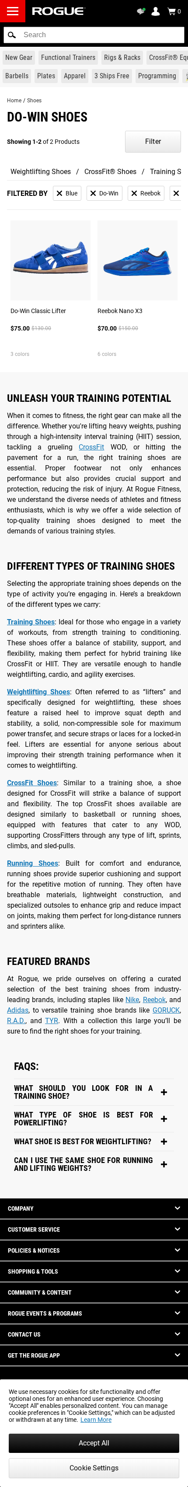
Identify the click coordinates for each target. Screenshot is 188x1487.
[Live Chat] (142, 11)
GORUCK (166, 1010)
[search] (94, 35)
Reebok (154, 1000)
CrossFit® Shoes (110, 171)
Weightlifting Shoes (40, 171)
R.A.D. (16, 1021)
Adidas (17, 1010)
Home (14, 101)
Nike (132, 1000)
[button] (11, 35)
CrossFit (91, 447)
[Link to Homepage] (59, 11)
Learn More (95, 1419)
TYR (51, 1021)
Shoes (34, 101)
